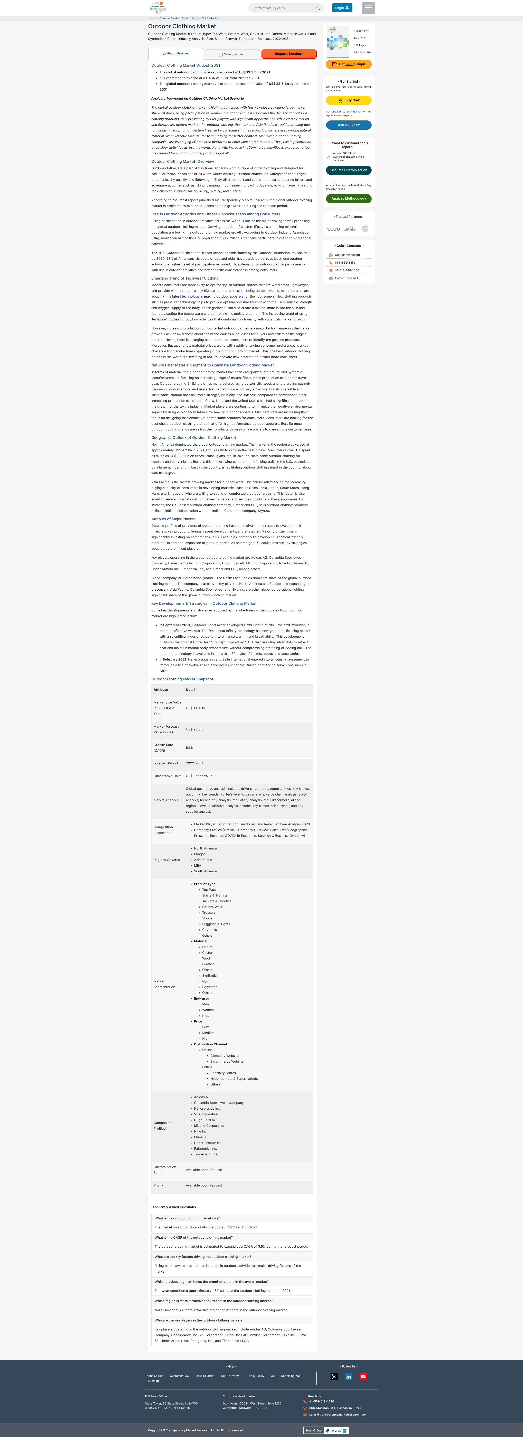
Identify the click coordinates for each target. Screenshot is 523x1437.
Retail (185, 18)
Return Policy (230, 1375)
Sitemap (153, 1380)
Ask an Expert (349, 125)
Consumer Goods (168, 18)
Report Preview (178, 53)
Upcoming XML (291, 1375)
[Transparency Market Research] (158, 7)
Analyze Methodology (349, 198)
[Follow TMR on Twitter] (334, 1376)
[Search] (318, 7)
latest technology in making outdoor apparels (207, 296)
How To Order (205, 1375)
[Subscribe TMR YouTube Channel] (363, 1376)
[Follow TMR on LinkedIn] (349, 1376)
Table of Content (234, 54)
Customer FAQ (179, 1375)
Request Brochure (289, 54)
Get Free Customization (348, 170)
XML (274, 1375)
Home (152, 18)
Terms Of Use (154, 1375)
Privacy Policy (255, 1375)
